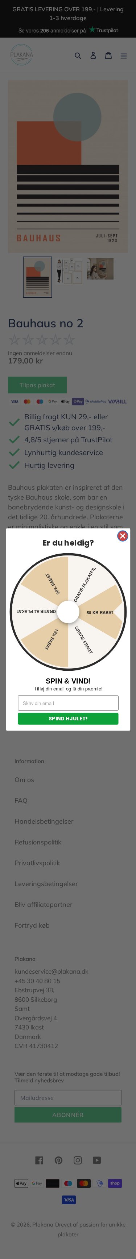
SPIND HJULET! (67, 718)
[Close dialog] (123, 536)
